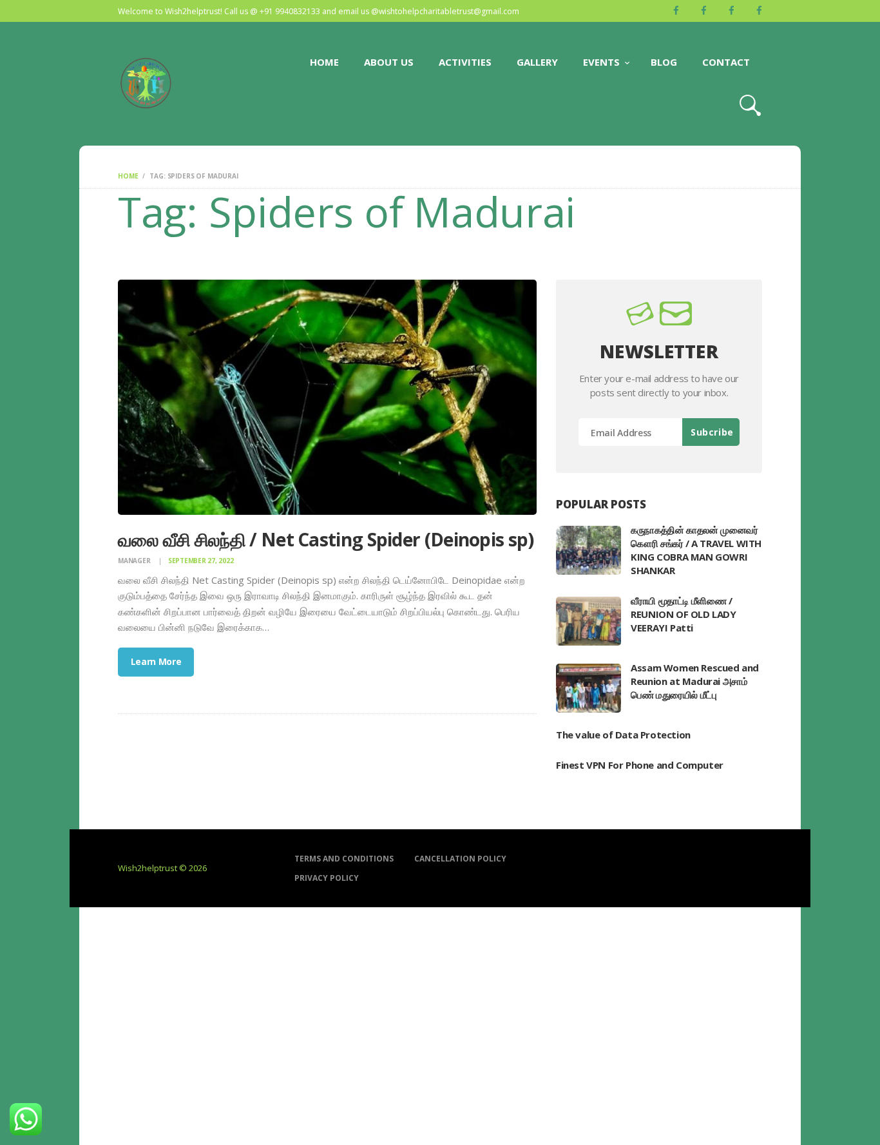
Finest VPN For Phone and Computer (639, 764)
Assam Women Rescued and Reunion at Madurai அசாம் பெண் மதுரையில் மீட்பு (695, 681)
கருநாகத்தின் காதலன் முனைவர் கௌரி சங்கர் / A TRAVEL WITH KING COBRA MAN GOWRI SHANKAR (696, 550)
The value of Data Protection (623, 734)
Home (128, 175)
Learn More (156, 661)
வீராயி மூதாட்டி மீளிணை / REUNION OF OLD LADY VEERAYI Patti (683, 614)
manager (135, 560)
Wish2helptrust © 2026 (162, 868)
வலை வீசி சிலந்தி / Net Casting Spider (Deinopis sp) (326, 540)
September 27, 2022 (201, 560)
